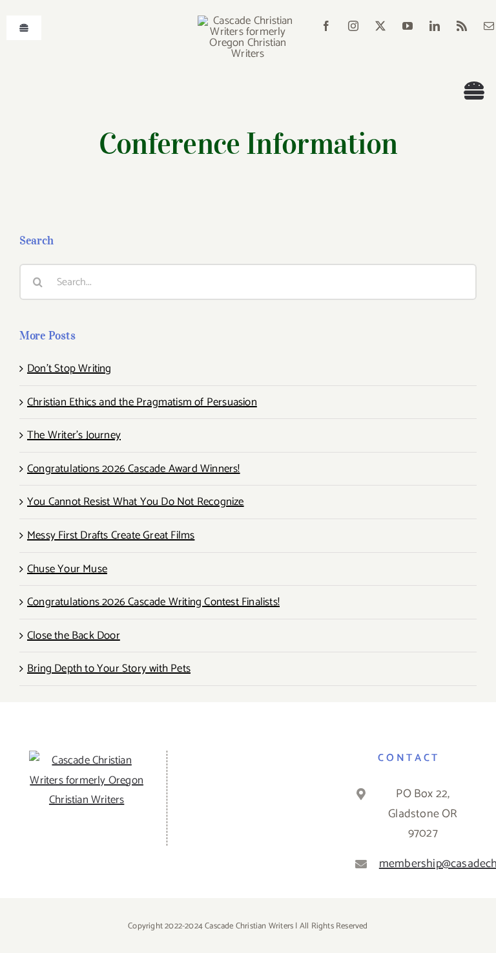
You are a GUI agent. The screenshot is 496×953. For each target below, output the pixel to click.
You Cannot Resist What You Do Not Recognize (135, 502)
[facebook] (326, 26)
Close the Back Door (73, 635)
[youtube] (407, 26)
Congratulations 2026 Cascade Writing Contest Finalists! (153, 602)
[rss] (461, 26)
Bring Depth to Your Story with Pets (109, 668)
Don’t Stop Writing (69, 368)
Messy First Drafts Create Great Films (110, 535)
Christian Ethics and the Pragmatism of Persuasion (142, 402)
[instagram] (353, 26)
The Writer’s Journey (74, 435)
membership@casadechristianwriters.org (423, 863)
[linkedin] (434, 26)
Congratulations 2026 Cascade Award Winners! (133, 469)
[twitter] (380, 26)
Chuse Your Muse (67, 569)
